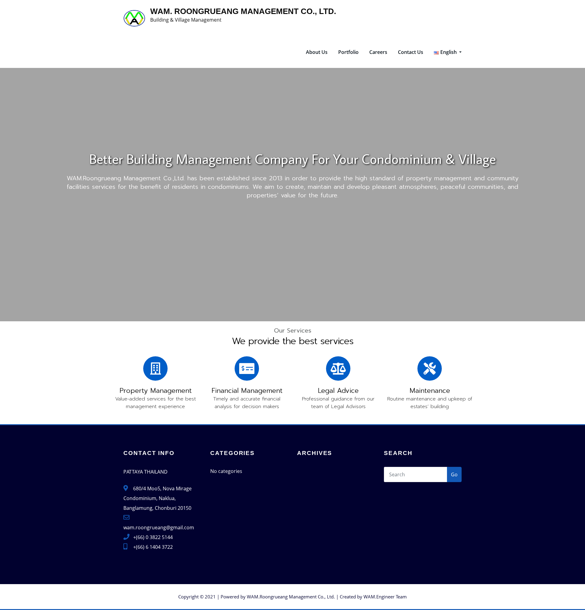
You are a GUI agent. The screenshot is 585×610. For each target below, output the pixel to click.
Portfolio (348, 52)
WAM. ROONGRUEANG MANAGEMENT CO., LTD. (243, 11)
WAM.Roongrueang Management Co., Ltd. (291, 597)
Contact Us (410, 52)
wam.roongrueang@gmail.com (158, 527)
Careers (378, 52)
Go (454, 474)
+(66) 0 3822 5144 (153, 537)
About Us (317, 52)
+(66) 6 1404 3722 (153, 547)
